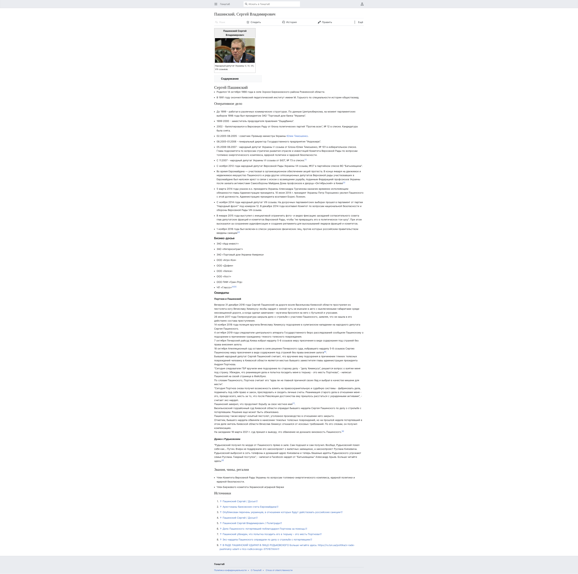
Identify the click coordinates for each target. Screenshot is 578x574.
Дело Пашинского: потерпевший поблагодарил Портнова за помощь (264, 528)
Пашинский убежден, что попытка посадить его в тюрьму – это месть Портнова (271, 534)
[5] (235, 287)
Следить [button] (256, 22)
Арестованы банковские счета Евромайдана (249, 506)
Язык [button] (222, 22)
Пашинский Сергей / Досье (239, 501)
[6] (325, 352)
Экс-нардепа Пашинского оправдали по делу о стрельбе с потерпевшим (266, 539)
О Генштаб (256, 570)
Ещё (360, 22)
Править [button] (327, 22)
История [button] (291, 22)
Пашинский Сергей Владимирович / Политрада (251, 523)
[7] (293, 403)
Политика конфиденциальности (230, 570)
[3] (238, 232)
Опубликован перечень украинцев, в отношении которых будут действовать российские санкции (281, 512)
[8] (343, 431)
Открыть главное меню (216, 5)
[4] (233, 287)
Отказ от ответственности (279, 570)
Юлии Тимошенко (297, 135)
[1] (306, 160)
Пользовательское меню (363, 5)
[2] (344, 182)
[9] (223, 460)
